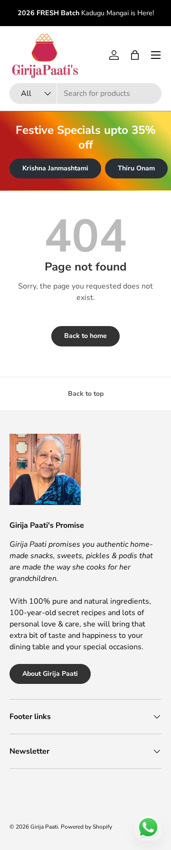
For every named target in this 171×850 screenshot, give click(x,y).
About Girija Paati (50, 673)
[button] (134, 55)
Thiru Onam (136, 168)
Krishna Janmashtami (55, 168)
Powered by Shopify (86, 827)
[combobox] (86, 93)
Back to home (85, 335)
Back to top (86, 393)
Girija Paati (44, 827)
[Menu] (155, 55)
